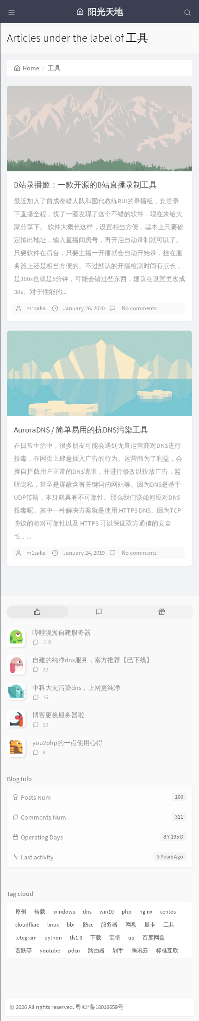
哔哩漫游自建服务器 (61, 632)
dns (87, 911)
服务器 (109, 924)
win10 (107, 911)
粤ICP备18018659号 (99, 1007)
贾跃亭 (23, 950)
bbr (71, 924)
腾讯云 (139, 950)
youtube (50, 950)
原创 (20, 911)
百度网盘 (154, 937)
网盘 (131, 924)
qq (131, 937)
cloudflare (27, 924)
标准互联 (167, 950)
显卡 (149, 924)
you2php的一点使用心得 (67, 743)
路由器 (96, 950)
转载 (39, 911)
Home (31, 68)
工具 (168, 924)
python (53, 937)
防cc (88, 924)
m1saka (36, 308)
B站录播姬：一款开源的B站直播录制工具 (85, 185)
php (126, 911)
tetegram (26, 937)
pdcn (74, 950)
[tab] (37, 612)
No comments (138, 308)
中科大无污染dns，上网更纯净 (76, 687)
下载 (95, 937)
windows (64, 911)
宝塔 (114, 937)
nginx (145, 911)
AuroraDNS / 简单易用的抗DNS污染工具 (81, 430)
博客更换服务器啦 (58, 715)
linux (53, 924)
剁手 (118, 950)
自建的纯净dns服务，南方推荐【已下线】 (92, 660)
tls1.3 (76, 937)
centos (168, 911)
